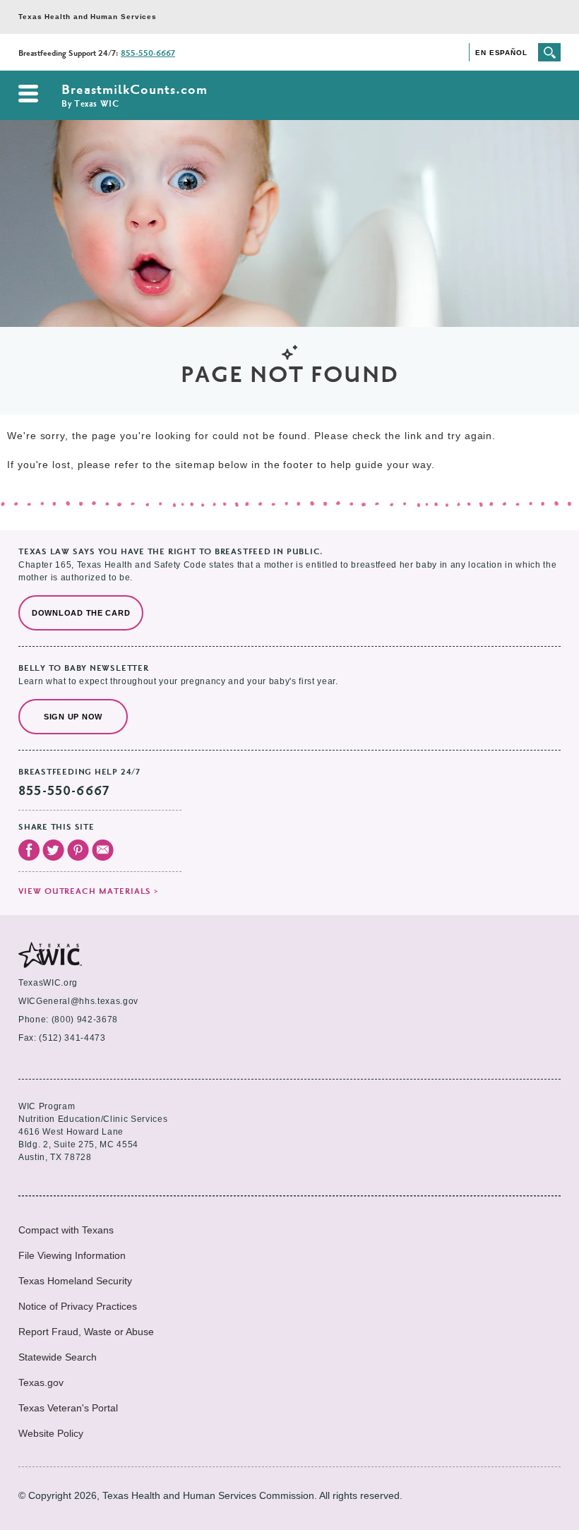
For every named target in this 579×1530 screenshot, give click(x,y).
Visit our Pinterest (78, 850)
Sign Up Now (73, 716)
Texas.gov (41, 1382)
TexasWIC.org (48, 983)
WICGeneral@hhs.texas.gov (78, 1001)
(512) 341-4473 (72, 1038)
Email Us (103, 850)
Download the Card (81, 613)
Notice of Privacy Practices (77, 1306)
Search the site (549, 52)
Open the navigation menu (28, 93)
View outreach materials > (88, 892)
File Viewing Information (72, 1255)
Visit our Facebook (29, 850)
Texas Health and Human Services (87, 16)
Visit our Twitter (53, 850)
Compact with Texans (66, 1230)
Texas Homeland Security (75, 1280)
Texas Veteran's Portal (68, 1408)
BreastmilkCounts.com (134, 96)
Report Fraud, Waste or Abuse (86, 1331)
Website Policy (50, 1433)
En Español (501, 52)
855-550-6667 (148, 54)
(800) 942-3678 (85, 1019)
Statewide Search (57, 1357)
